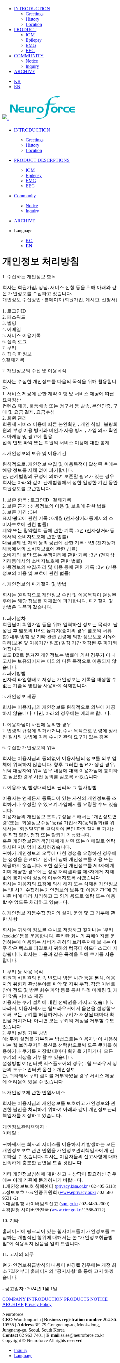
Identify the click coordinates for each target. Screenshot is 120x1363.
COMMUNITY (29, 55)
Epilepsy (34, 40)
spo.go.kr (69, 1203)
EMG (31, 45)
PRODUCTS (76, 1299)
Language (23, 1355)
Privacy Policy (38, 1304)
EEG (30, 50)
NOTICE (99, 1299)
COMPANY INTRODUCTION (32, 1299)
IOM (30, 34)
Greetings (34, 13)
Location (34, 24)
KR (17, 81)
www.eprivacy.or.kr (78, 1192)
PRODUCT (25, 29)
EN (17, 86)
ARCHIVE (24, 71)
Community (25, 195)
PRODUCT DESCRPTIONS (42, 160)
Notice (32, 61)
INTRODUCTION (32, 8)
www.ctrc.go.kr (66, 1209)
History (32, 19)
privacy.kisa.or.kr (72, 1186)
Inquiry (32, 66)
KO (29, 240)
